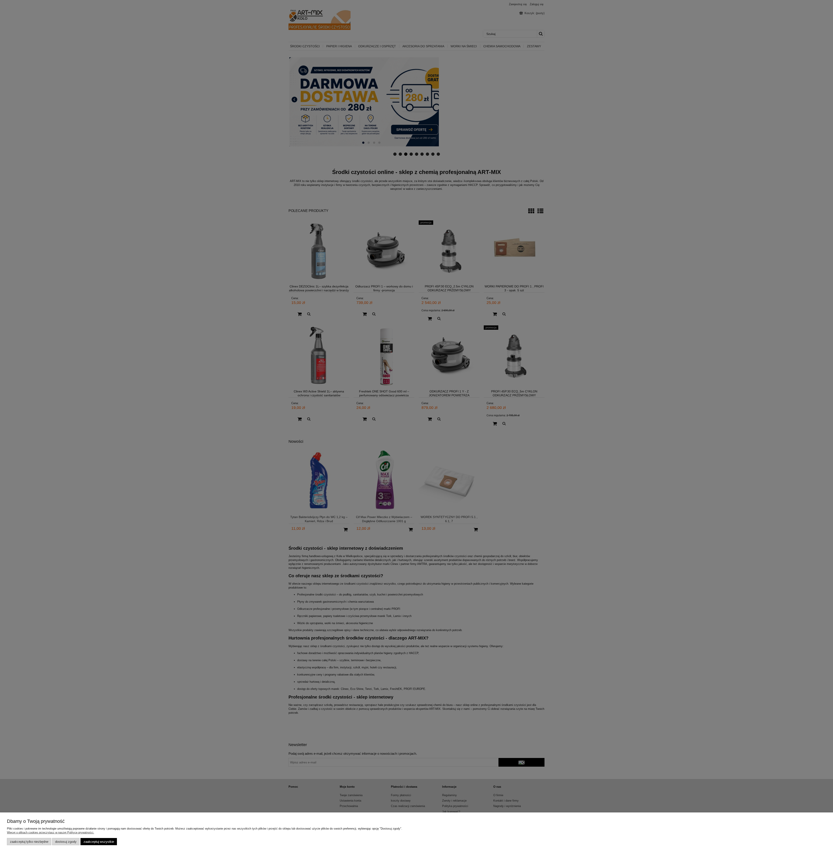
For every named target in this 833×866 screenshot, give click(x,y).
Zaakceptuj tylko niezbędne (29, 841)
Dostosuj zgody (66, 841)
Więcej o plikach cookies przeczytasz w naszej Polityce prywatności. (50, 832)
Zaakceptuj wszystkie (99, 841)
